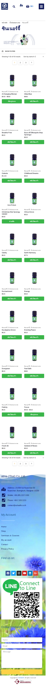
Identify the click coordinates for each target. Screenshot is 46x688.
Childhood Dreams (31, 173)
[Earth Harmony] (34, 237)
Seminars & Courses (10, 535)
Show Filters (10, 51)
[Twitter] (13, 573)
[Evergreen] (12, 353)
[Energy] (34, 276)
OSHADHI (21, 677)
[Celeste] (12, 158)
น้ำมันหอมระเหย (15, 23)
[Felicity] (12, 392)
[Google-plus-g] (35, 573)
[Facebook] (8, 573)
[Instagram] (19, 573)
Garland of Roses (30, 446)
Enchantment (7, 291)
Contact (4, 544)
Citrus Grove (29, 212)
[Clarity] (12, 237)
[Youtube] (24, 573)
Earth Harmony (30, 253)
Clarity (4, 253)
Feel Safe (27, 368)
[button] (41, 6)
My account (6, 540)
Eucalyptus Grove (9, 330)
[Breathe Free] (12, 117)
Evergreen (6, 368)
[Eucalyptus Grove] (12, 314)
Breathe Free (7, 133)
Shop (3, 531)
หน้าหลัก (4, 23)
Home (3, 527)
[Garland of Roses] (34, 430)
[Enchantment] (12, 276)
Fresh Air (5, 446)
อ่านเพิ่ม (11, 221)
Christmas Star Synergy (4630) (11, 213)
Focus (26, 407)
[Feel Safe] (34, 353)
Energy (27, 291)
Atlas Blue (28, 94)
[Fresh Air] (12, 430)
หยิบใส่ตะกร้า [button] (34, 101)
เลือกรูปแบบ (12, 101)
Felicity (4, 407)
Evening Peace (30, 330)
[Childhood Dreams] (34, 158)
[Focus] (34, 392)
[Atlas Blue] (34, 78)
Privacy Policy (7, 549)
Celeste (5, 173)
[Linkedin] (30, 573)
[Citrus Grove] (34, 196)
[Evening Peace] (34, 314)
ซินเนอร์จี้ (4, 91)
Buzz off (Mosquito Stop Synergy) (33, 134)
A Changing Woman (9, 94)
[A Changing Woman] (12, 78)
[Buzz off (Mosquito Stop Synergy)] (34, 117)
